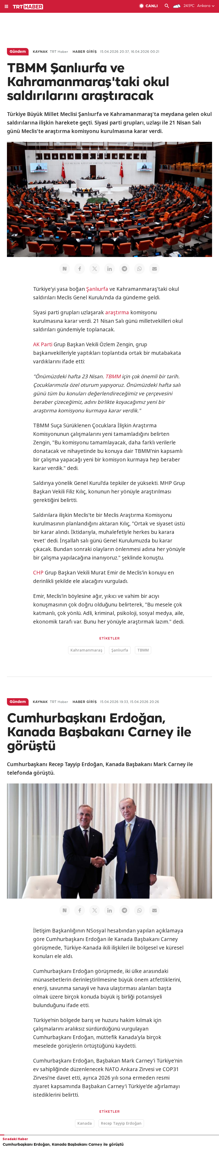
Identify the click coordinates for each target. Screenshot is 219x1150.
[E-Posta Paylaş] (154, 268)
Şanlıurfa (97, 289)
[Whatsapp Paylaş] (139, 268)
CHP (38, 572)
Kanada (84, 1123)
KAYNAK (40, 52)
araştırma (117, 312)
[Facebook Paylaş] (79, 268)
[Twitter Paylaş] (94, 268)
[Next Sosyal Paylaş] (64, 268)
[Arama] (167, 6)
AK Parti (42, 344)
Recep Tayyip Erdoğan (121, 1123)
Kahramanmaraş (86, 650)
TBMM (112, 376)
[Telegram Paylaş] (124, 268)
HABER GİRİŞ (85, 52)
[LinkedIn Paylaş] (109, 268)
